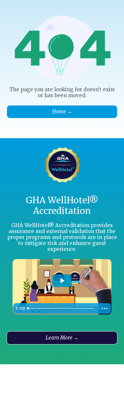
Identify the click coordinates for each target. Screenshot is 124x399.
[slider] (61, 308)
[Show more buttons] (104, 308)
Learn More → (62, 338)
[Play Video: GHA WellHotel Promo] (62, 280)
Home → (62, 111)
